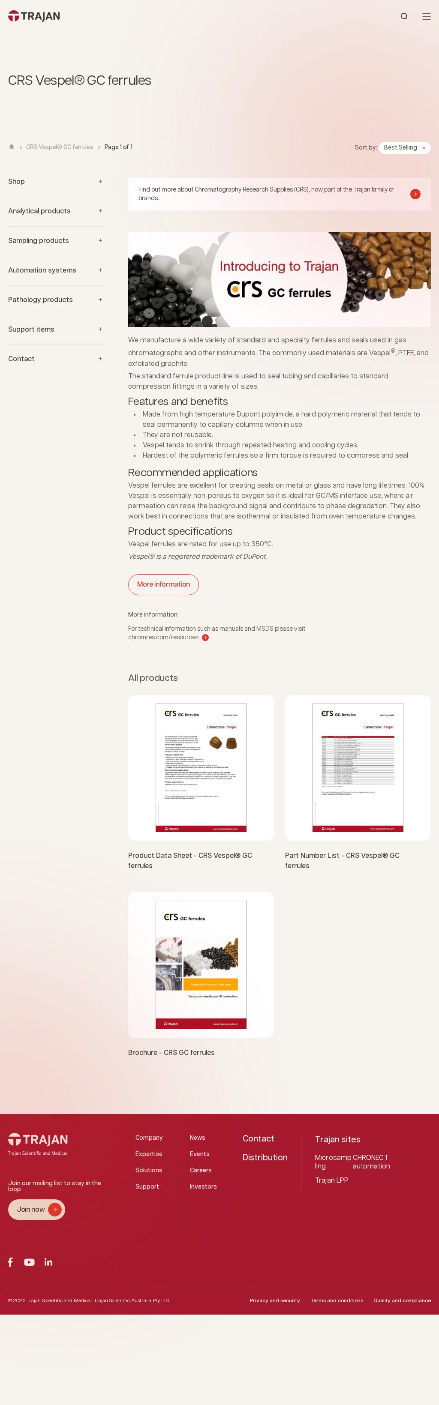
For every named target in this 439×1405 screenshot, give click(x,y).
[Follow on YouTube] (29, 1262)
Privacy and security (275, 1300)
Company (149, 1138)
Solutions (148, 1171)
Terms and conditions (336, 1300)
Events (200, 1154)
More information (163, 584)
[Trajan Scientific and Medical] (114, 16)
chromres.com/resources (163, 638)
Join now (31, 1209)
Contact (258, 1139)
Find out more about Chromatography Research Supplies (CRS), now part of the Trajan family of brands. (266, 194)
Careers (201, 1171)
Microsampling (333, 1162)
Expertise (148, 1154)
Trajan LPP (332, 1180)
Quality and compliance (402, 1300)
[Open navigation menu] (426, 16)
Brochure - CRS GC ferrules (171, 1053)
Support (147, 1187)
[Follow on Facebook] (10, 1262)
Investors (203, 1187)
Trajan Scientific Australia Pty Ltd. (132, 1300)
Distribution (265, 1157)
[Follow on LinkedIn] (48, 1262)
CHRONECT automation (372, 1162)
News (197, 1138)
